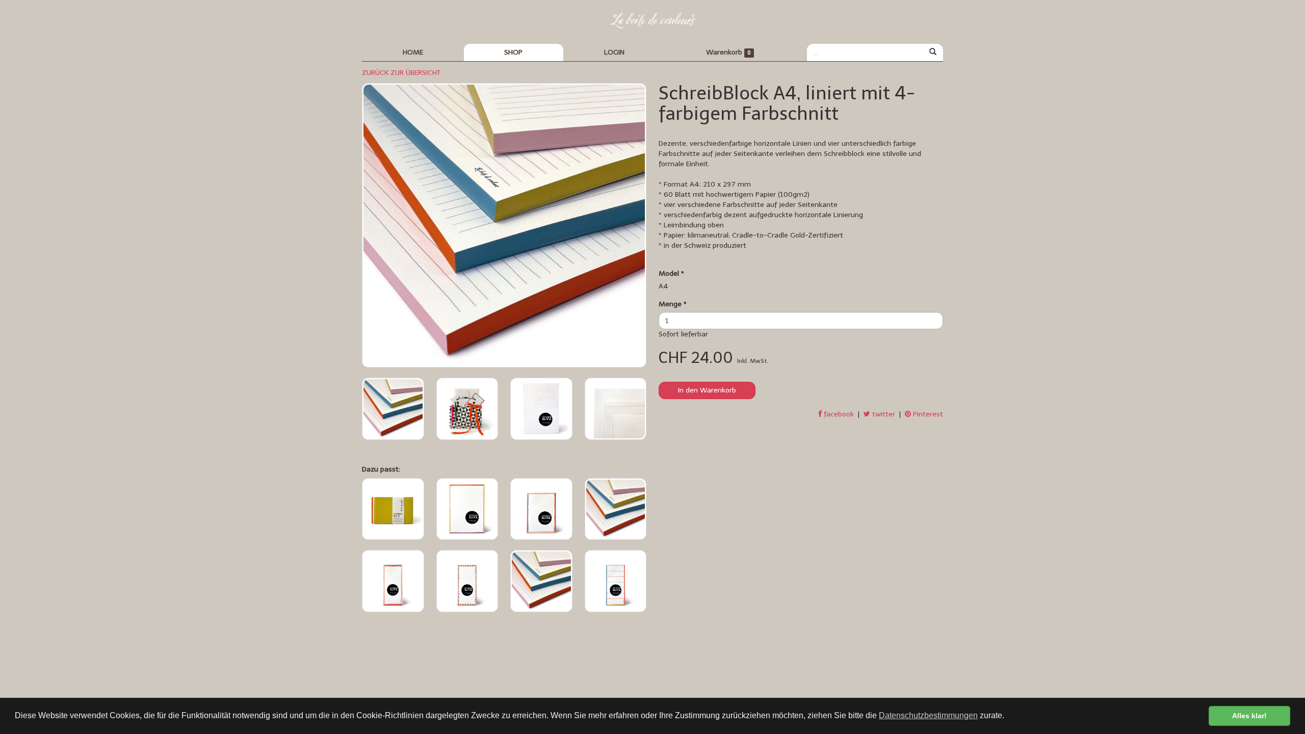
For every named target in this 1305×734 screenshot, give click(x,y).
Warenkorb (728, 52)
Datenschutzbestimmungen (928, 715)
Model (671, 273)
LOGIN (614, 52)
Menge (673, 304)
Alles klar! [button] (1249, 716)
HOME (413, 52)
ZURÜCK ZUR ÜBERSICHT (401, 72)
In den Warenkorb (707, 390)
